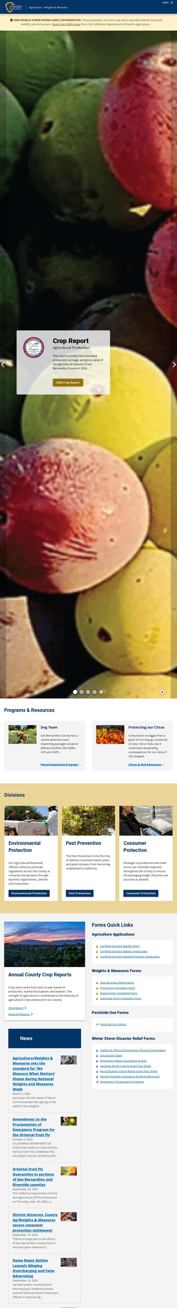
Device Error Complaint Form (118, 993)
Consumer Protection (141, 893)
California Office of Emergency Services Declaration (133, 1050)
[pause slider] (162, 692)
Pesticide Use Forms (113, 1024)
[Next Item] (174, 364)
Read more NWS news (66, 24)
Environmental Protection (29, 893)
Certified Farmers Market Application (123, 951)
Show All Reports (19, 1014)
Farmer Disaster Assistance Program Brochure (130, 1076)
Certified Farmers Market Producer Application (130, 956)
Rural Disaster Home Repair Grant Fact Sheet (128, 1071)
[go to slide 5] (101, 692)
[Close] (170, 20)
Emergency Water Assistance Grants (123, 1061)
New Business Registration (117, 982)
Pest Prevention (80, 893)
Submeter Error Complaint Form (120, 998)
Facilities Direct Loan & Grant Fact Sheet (125, 1066)
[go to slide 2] (81, 692)
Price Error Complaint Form (117, 988)
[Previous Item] (3, 364)
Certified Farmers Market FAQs (120, 946)
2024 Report (16, 1008)
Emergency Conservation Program (122, 1082)
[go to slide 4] (94, 692)
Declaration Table (111, 1055)
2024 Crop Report (68, 382)
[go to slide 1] (75, 692)
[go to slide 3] (88, 692)
